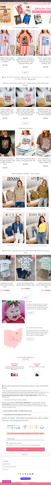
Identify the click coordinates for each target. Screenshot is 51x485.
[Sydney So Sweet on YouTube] (33, 474)
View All (25, 72)
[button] (25, 483)
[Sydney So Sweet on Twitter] (30, 474)
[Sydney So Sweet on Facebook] (21, 474)
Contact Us (30, 339)
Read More (30, 312)
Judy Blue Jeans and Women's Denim (37, 229)
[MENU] (0, 3)
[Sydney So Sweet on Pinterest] (25, 474)
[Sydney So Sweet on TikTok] (28, 474)
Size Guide (33, 79)
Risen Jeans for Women (13, 229)
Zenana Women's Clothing (13, 193)
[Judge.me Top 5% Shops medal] (42, 427)
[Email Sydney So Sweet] (18, 474)
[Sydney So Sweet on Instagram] (23, 474)
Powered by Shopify (31, 481)
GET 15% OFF (6, 481)
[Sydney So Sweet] (25, 3)
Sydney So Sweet (22, 481)
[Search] (44, 3)
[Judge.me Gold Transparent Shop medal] (31, 427)
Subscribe (25, 449)
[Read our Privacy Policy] (44, 445)
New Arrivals (43, 390)
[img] (25, 359)
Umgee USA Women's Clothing (37, 193)
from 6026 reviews (25, 360)
